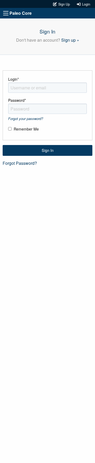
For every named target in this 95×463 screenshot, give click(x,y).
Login (85, 4)
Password (17, 100)
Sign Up (64, 4)
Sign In (48, 150)
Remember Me (26, 129)
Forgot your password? (25, 118)
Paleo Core (21, 13)
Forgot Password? (20, 163)
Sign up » (70, 40)
